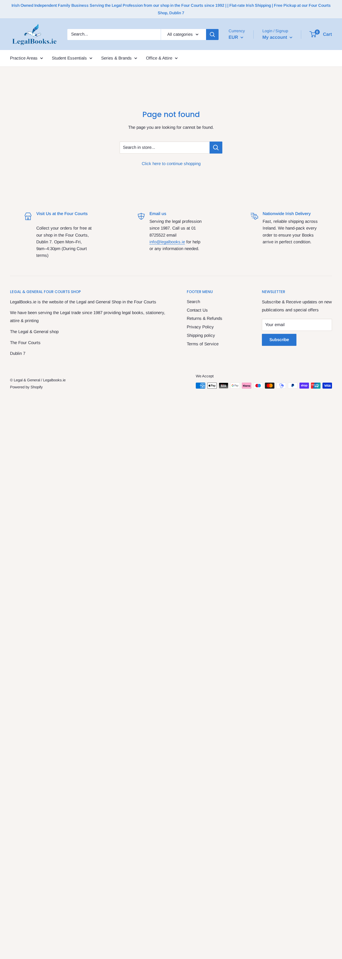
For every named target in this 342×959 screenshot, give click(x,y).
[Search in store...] (216, 148)
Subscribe (279, 339)
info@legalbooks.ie (167, 242)
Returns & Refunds (204, 318)
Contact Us (197, 310)
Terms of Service (203, 344)
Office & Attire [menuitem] (159, 58)
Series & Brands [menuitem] (116, 58)
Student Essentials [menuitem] (69, 58)
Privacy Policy (200, 327)
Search (193, 301)
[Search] (212, 34)
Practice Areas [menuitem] (24, 58)
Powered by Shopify (26, 387)
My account (275, 37)
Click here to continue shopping (171, 163)
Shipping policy (201, 335)
